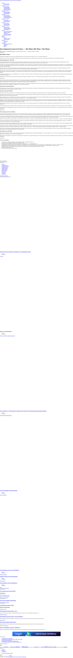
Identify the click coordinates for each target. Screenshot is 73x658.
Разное (5, 46)
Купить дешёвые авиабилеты (7, 640)
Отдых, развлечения (7, 34)
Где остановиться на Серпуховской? (8, 591)
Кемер (18, 647)
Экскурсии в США (7, 20)
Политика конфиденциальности (7, 653)
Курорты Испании (7, 12)
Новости (3, 40)
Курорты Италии (7, 7)
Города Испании (7, 11)
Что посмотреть (6, 4)
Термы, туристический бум (6, 331)
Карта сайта (4, 174)
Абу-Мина (5, 161)
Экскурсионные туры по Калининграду (8, 582)
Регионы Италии (7, 8)
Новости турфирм (7, 32)
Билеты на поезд (5, 167)
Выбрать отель (4, 170)
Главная (3, 164)
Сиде (37, 647)
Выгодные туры (4, 165)
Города (5, 37)
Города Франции (7, 15)
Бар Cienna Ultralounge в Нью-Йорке (8, 600)
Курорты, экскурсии (7, 38)
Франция (3, 14)
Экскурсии (4, 172)
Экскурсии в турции (7, 28)
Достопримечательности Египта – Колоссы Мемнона (11, 616)
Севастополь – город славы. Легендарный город (10, 641)
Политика (5, 33)
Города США (6, 19)
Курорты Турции (7, 27)
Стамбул (46, 647)
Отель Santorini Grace (4, 595)
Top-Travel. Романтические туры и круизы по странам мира (16, 656)
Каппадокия (13, 647)
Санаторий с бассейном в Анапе (7, 605)
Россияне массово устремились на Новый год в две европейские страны (15, 251)
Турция (3, 26)
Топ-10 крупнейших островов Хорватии (8, 490)
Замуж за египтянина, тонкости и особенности (10, 627)
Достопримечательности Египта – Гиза (8, 611)
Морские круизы (5, 168)
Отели (5, 45)
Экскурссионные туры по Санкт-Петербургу (9, 570)
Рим (35, 647)
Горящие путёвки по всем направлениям (9, 576)
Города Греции (6, 23)
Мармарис (25, 647)
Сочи (42, 647)
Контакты (3, 173)
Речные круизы (4, 169)
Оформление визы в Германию (7, 638)
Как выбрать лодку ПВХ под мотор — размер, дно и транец (12, 639)
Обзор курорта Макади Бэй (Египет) (8, 622)
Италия (3, 5)
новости (65, 647)
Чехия (3, 36)
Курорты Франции (7, 16)
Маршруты (6, 44)
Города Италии (6, 6)
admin (3, 253)
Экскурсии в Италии (7, 9)
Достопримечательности (8, 31)
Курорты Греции (7, 24)
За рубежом (6, 41)
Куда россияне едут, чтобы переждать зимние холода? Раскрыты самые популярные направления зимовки (23, 411)
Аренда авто (4, 171)
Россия (5, 42)
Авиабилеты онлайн (5, 166)
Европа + (3, 35)
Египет (3, 30)
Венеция (6, 647)
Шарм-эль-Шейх (52, 647)
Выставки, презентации (8, 43)
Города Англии (6, 3)
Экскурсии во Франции (8, 17)
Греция (3, 22)
